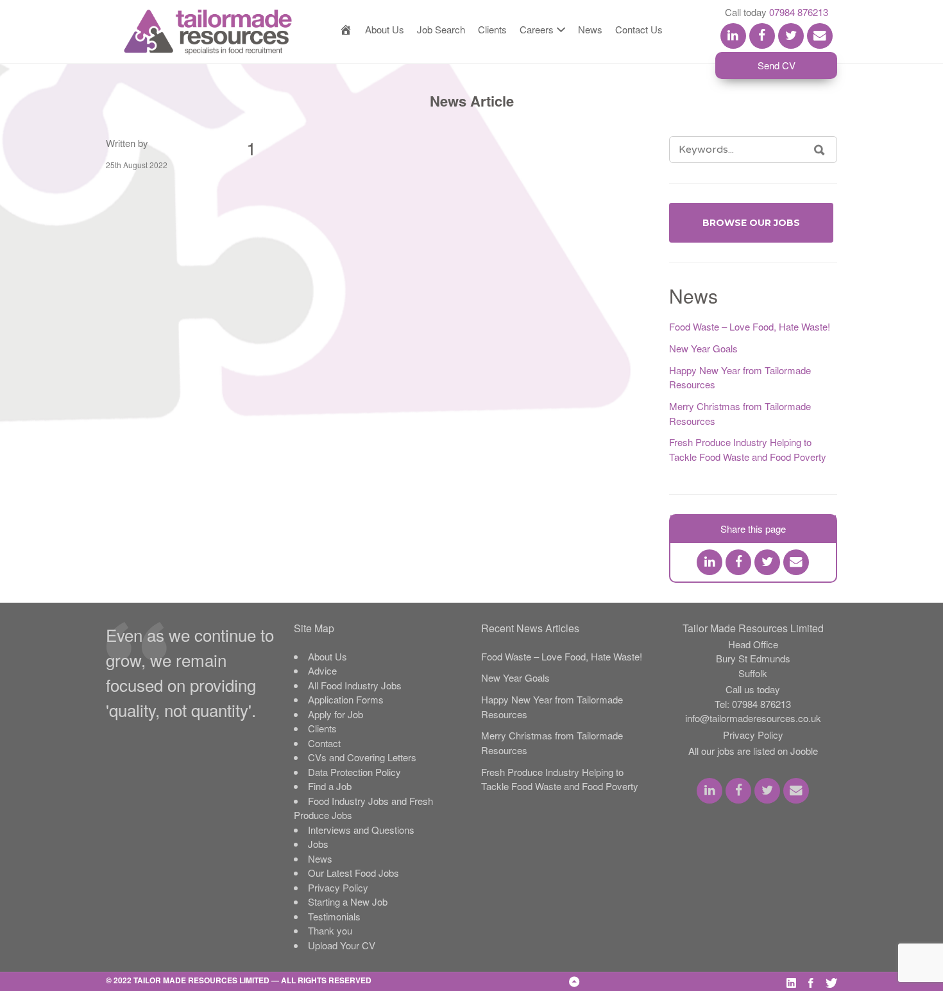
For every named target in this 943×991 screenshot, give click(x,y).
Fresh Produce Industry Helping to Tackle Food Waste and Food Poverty (747, 449)
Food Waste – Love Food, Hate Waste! (749, 326)
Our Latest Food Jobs (353, 872)
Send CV (776, 65)
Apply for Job (335, 714)
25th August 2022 (136, 164)
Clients (492, 29)
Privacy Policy (338, 887)
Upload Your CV (341, 945)
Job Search (441, 29)
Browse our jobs (751, 222)
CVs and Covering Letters (362, 757)
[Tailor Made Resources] (195, 32)
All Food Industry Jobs (355, 685)
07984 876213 (798, 12)
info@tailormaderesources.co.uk (753, 718)
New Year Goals (703, 348)
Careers (537, 29)
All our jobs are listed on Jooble (753, 750)
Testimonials (334, 916)
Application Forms (346, 699)
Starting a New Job (347, 901)
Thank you (330, 930)
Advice (322, 670)
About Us (384, 29)
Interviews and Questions (361, 829)
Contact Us (639, 29)
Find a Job (330, 786)
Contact (324, 743)
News (590, 29)
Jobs (318, 843)
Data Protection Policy (354, 772)
